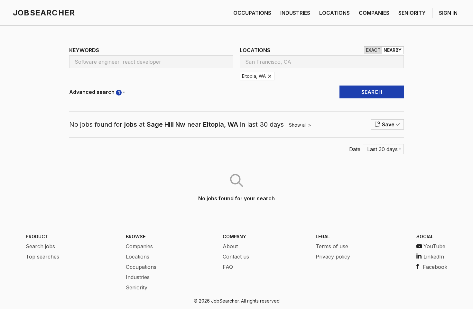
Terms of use (332, 246)
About (230, 246)
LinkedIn (433, 256)
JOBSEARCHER (44, 12)
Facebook (435, 267)
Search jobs (40, 246)
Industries (138, 277)
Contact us (236, 256)
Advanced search (94, 92)
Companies (139, 246)
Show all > (300, 125)
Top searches (42, 256)
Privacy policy (333, 256)
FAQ (228, 267)
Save (388, 124)
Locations (137, 256)
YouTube (434, 246)
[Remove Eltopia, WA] (269, 76)
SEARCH (371, 92)
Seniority (136, 287)
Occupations (141, 267)
